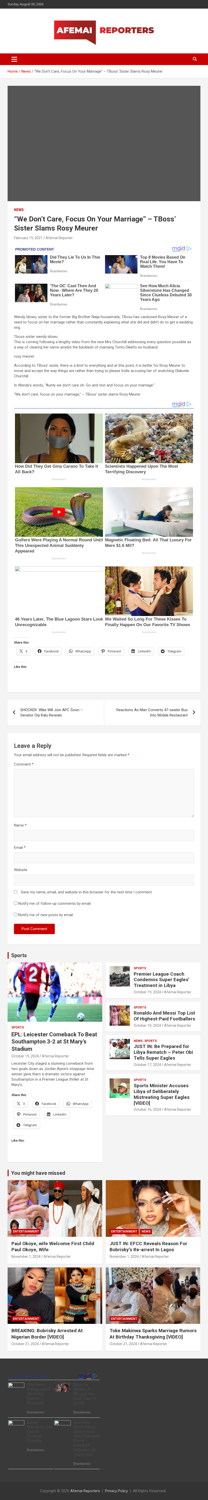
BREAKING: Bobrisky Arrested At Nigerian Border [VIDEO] (47, 1334)
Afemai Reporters (85, 1491)
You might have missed (38, 1173)
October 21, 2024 (25, 1344)
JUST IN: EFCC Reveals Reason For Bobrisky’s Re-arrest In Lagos (148, 1247)
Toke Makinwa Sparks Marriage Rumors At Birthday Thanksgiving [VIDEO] (153, 1334)
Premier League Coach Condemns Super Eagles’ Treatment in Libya (161, 980)
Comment (23, 764)
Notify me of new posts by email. (46, 915)
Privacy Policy (116, 1491)
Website (20, 870)
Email (20, 847)
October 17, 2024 (147, 1065)
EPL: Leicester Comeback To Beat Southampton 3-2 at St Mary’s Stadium (54, 1041)
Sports (19, 955)
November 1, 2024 (26, 1257)
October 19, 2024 (25, 1056)
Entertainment (26, 1231)
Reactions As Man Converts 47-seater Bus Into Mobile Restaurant (152, 712)
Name (20, 825)
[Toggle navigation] (14, 59)
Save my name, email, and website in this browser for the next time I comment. (86, 892)
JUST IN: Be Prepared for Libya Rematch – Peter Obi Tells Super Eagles (163, 1052)
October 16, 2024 (147, 1109)
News (19, 210)
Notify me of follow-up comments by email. (54, 903)
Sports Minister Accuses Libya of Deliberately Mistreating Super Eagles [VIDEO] (161, 1094)
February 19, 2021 (28, 238)
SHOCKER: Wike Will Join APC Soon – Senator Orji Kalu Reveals (51, 712)
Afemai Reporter (59, 238)
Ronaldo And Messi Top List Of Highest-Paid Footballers (164, 1016)
